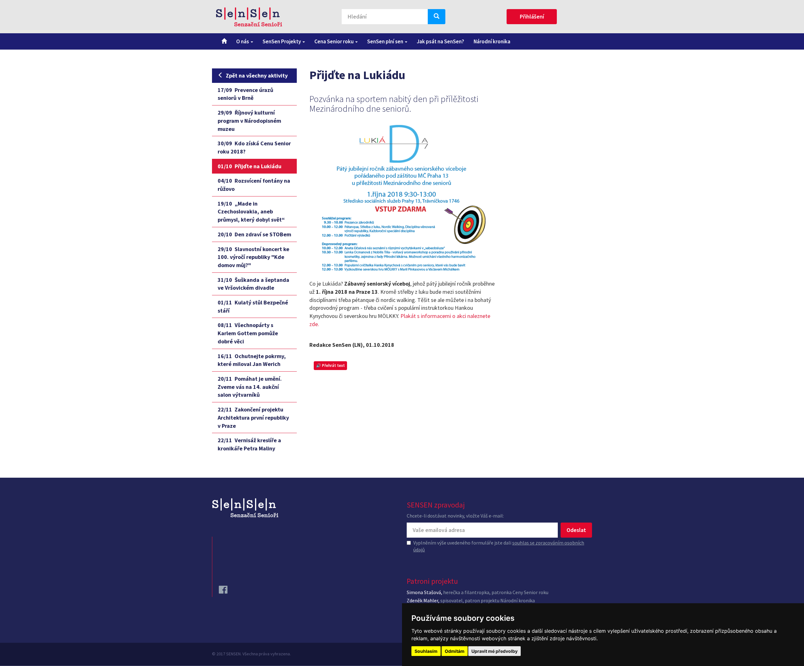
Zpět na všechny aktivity (257, 75)
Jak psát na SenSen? (440, 41)
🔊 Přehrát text (330, 365)
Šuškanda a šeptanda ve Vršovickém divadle (253, 284)
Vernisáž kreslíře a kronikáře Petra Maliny (249, 444)
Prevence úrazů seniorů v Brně (245, 94)
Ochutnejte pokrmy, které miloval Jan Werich (252, 360)
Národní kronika (492, 41)
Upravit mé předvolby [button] (494, 651)
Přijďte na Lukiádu (249, 166)
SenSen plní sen (385, 41)
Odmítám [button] (454, 651)
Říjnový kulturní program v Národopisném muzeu (249, 120)
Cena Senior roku (334, 41)
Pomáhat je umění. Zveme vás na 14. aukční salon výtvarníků (250, 386)
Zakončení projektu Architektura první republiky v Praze (253, 417)
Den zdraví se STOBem (254, 234)
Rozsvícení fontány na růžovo (254, 184)
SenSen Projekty (282, 41)
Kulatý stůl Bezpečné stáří (253, 306)
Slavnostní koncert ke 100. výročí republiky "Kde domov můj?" (253, 257)
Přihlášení (532, 16)
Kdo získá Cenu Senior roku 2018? (254, 147)
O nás (243, 41)
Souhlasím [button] (426, 651)
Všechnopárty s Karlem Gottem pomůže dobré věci (248, 333)
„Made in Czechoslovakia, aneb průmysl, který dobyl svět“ (251, 211)
